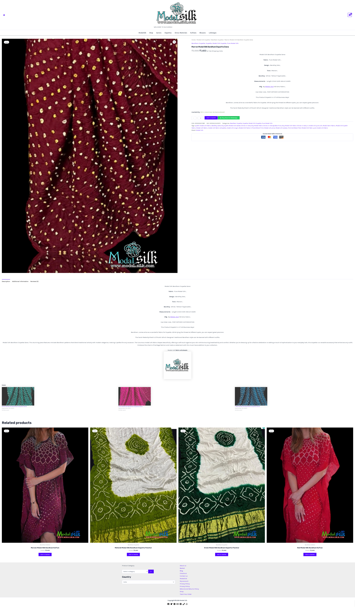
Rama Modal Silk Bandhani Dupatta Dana (14, 406)
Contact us (184, 576)
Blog (181, 571)
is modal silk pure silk (314, 125)
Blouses (203, 33)
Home (193, 40)
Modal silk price (269, 128)
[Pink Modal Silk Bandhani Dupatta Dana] (175, 396)
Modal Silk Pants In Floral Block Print (251, 128)
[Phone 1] (184, 604)
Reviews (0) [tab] (34, 281)
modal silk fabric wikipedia (217, 128)
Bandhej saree (216, 125)
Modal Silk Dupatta (203, 40)
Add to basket (211, 118)
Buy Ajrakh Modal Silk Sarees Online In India (236, 125)
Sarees (158, 33)
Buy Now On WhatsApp (229, 118)
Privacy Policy (185, 584)
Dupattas (168, 33)
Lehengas (212, 33)
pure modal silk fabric (320, 128)
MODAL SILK (269, 86)
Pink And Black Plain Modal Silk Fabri (300, 128)
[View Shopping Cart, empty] (350, 15)
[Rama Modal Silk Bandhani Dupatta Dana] (59, 396)
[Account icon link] (4, 15)
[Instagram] (174, 604)
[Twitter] (171, 604)
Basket (182, 568)
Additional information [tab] (20, 281)
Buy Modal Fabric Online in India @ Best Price (266, 125)
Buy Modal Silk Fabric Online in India (294, 125)
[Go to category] (151, 571)
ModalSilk (142, 33)
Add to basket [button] (45, 554)
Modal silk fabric (201, 128)
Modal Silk (156, 25)
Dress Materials (181, 33)
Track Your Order (186, 594)
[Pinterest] (181, 604)
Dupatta (209, 43)
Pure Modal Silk (233, 43)
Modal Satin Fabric (329, 125)
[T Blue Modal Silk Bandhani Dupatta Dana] (292, 396)
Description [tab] (6, 281)
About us (183, 566)
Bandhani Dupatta (217, 40)
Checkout (183, 573)
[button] (174, 42)
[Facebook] (168, 604)
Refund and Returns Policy (189, 589)
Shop (151, 33)
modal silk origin (232, 128)
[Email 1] (178, 604)
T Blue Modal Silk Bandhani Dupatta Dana (247, 406)
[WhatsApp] (187, 604)
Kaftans (193, 33)
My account (184, 581)
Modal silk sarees (281, 128)
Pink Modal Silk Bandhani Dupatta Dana (130, 406)
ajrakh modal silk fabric (203, 125)
